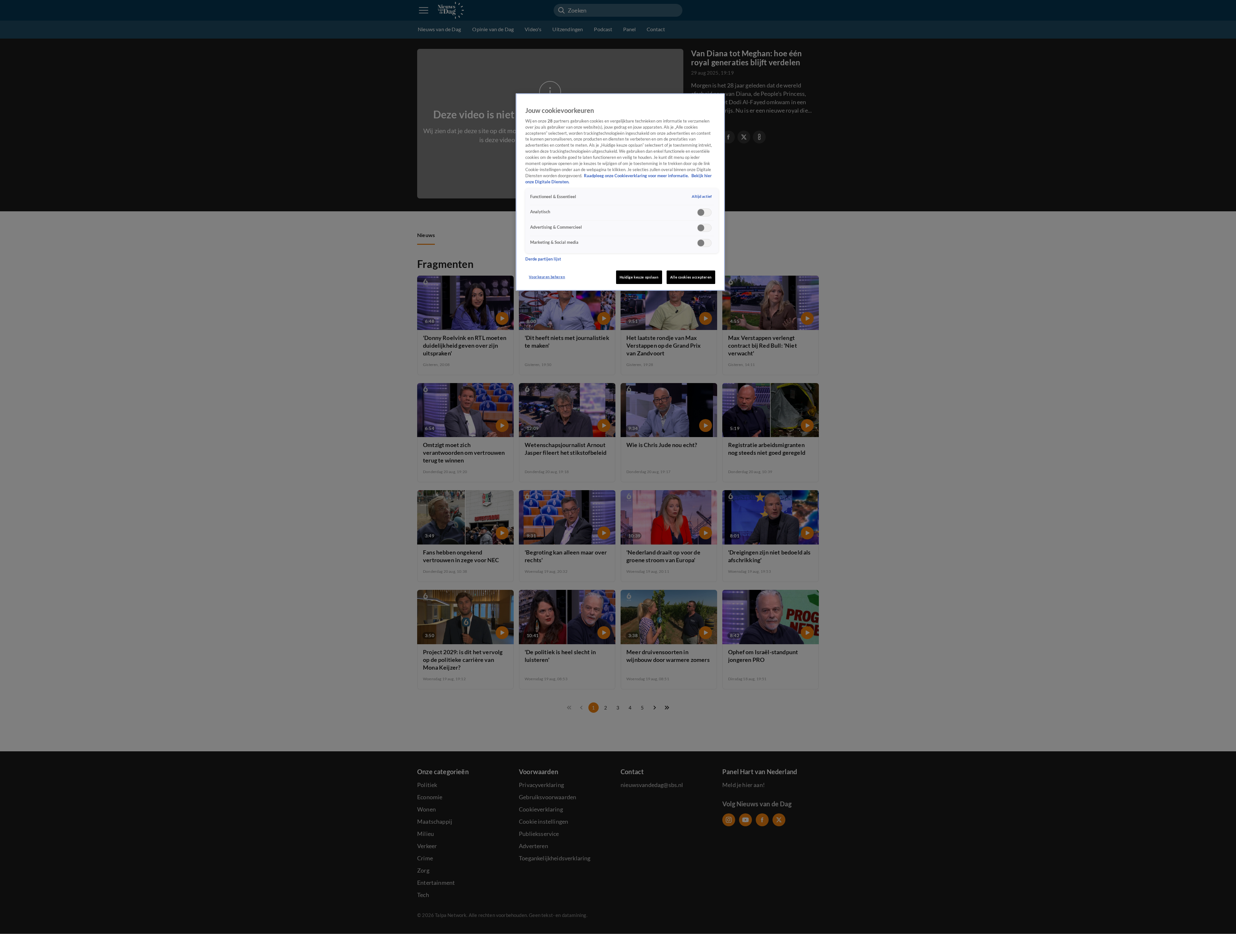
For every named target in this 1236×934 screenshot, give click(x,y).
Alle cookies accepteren (691, 277)
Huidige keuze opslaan (639, 277)
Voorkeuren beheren (547, 277)
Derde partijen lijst (543, 259)
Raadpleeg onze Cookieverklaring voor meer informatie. (637, 175)
